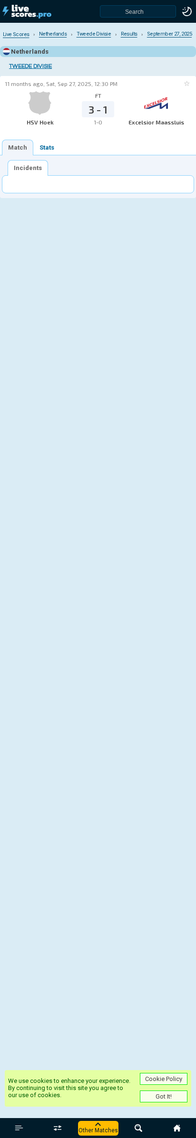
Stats (46, 147)
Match (17, 147)
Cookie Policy (163, 1078)
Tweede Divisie (30, 66)
